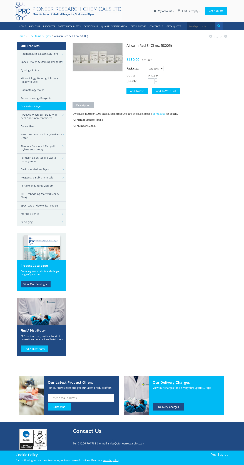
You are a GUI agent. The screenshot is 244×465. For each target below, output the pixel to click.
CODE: (130, 75)
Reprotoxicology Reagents (36, 98)
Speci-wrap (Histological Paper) (39, 205)
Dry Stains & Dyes (40, 36)
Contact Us (156, 26)
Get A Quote (173, 26)
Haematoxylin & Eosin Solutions (39, 53)
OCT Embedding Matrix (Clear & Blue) (40, 195)
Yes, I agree (219, 454)
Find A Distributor (34, 349)
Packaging (27, 222)
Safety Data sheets (69, 26)
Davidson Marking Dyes (35, 169)
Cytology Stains (30, 70)
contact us (159, 113)
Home (22, 26)
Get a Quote (216, 11)
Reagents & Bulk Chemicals (37, 177)
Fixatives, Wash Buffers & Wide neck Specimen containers (39, 116)
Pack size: (132, 68)
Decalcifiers (27, 126)
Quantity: (131, 81)
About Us (34, 26)
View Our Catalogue (35, 284)
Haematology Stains (32, 90)
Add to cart (137, 91)
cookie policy (111, 460)
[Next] (225, 36)
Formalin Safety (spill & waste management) (38, 159)
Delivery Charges (168, 407)
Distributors (138, 26)
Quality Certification (114, 26)
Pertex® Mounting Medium (37, 185)
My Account (165, 11)
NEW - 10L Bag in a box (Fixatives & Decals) (41, 136)
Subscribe (59, 406)
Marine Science (30, 213)
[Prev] (210, 36)
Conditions (91, 26)
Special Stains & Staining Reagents (41, 62)
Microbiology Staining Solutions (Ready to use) (39, 80)
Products (49, 26)
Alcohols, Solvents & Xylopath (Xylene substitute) (38, 147)
